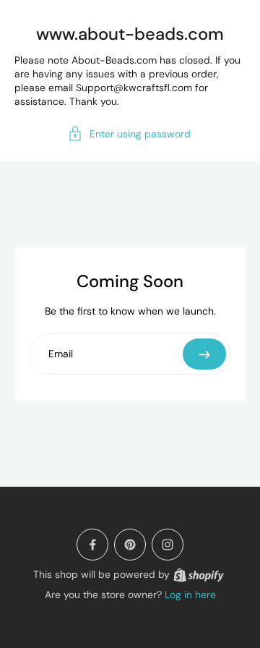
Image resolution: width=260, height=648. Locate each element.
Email (60, 354)
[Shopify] (199, 575)
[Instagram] (167, 544)
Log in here (190, 594)
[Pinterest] (130, 544)
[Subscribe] (204, 354)
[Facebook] (92, 544)
